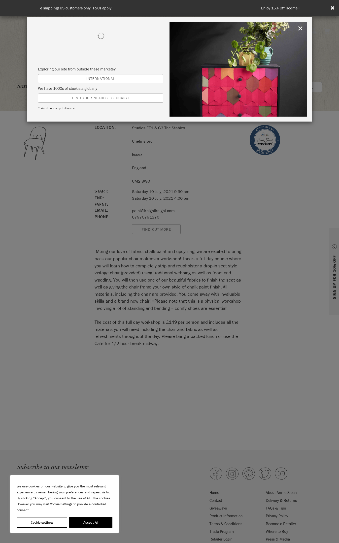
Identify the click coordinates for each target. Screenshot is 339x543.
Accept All (90, 522)
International (100, 78)
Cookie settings (42, 522)
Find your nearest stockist (100, 98)
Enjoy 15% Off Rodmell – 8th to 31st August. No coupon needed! (170, 8)
